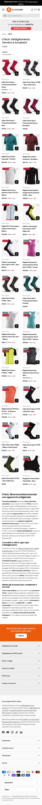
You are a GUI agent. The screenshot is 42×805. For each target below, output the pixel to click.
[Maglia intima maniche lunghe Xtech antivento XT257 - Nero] (31, 176)
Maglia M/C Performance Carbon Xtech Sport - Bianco (10, 228)
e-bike (15, 713)
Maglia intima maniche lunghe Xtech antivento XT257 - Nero (31, 192)
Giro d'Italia (24, 719)
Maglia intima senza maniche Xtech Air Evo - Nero (31, 372)
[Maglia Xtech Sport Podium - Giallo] (10, 356)
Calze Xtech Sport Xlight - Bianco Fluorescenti (10, 446)
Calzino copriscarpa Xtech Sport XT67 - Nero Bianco (10, 264)
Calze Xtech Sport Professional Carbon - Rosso (9, 84)
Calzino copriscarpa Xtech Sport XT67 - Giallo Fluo (30, 228)
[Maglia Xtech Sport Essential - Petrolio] (10, 142)
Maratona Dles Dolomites (11, 722)
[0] (35, 9)
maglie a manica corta (26, 548)
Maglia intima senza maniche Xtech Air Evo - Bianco (10, 192)
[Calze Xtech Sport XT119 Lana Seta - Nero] (31, 394)
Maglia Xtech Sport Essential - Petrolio (8, 157)
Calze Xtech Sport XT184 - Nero (8, 299)
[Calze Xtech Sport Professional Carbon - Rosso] (10, 68)
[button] (39, 9)
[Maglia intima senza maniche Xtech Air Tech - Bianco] (10, 320)
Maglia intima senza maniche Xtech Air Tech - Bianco (10, 336)
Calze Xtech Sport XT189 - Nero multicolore (31, 83)
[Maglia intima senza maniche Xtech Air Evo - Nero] (31, 356)
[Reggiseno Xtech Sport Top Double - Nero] (31, 464)
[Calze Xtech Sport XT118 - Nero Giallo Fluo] (10, 464)
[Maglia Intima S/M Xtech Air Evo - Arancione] (10, 394)
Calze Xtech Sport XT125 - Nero (31, 446)
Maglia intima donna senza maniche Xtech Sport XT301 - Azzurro (30, 336)
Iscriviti (21, 636)
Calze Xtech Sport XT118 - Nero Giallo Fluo (10, 479)
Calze (19, 561)
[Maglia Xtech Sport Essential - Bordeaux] (31, 142)
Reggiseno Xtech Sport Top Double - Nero (31, 479)
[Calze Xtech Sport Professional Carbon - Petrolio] (31, 284)
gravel (8, 713)
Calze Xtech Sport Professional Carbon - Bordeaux (30, 123)
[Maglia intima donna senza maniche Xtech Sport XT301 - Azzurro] (31, 320)
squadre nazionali (16, 710)
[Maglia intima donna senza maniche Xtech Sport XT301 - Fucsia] (31, 248)
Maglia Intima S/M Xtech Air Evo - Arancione (10, 410)
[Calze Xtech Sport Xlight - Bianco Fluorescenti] (10, 430)
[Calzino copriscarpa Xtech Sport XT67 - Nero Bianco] (10, 248)
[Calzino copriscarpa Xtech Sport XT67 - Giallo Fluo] (31, 212)
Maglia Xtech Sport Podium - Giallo (8, 371)
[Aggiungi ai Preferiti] (16, 61)
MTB (3, 713)
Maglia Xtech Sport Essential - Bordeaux (30, 158)
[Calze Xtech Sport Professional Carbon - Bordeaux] (31, 106)
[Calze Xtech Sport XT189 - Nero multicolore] (31, 68)
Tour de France (34, 719)
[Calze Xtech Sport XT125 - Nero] (31, 430)
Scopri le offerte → (21, 28)
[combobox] (21, 16)
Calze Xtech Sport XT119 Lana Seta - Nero (31, 410)
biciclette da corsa (29, 710)
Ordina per (5, 52)
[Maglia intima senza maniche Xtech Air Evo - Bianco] (10, 176)
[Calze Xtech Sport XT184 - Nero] (10, 284)
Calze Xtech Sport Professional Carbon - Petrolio (30, 300)
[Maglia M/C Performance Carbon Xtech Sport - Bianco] (10, 212)
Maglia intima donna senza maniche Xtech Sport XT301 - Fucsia (30, 264)
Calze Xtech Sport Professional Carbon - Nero (9, 122)
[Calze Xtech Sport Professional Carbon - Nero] (10, 106)
